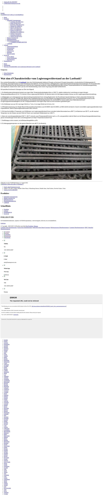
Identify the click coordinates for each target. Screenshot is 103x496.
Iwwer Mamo (10, 56)
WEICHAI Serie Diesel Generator (41, 227)
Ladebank (9, 43)
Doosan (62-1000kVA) (16, 26)
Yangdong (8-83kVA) (15, 35)
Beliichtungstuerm (11, 39)
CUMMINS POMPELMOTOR (18, 42)
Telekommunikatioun (12, 46)
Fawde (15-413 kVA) (15, 33)
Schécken (3, 223)
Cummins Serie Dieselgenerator (9, 227)
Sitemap (36, 226)
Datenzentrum (10, 48)
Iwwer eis (6, 55)
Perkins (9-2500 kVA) (16, 30)
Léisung (6, 45)
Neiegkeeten (7, 65)
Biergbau (9, 52)
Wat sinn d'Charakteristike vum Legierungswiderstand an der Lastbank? (22, 66)
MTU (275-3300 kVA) (16, 29)
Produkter (6, 19)
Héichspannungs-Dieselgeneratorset (60, 227)
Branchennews (11, 59)
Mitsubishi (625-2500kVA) (17, 32)
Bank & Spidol (11, 53)
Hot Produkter (29, 226)
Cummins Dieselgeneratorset (76, 227)
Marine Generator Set (12, 37)
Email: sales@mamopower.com (12, 187)
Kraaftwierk (10, 49)
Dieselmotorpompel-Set (13, 40)
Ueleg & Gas (10, 51)
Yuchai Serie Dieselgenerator (24, 227)
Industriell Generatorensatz (14, 20)
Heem (5, 17)
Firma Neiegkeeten (12, 58)
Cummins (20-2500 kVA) (16, 22)
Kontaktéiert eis (8, 61)
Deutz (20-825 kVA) (15, 23)
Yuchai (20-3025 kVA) (16, 36)
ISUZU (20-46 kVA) (15, 27)
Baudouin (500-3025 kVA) (17, 24)
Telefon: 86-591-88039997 (11, 190)
